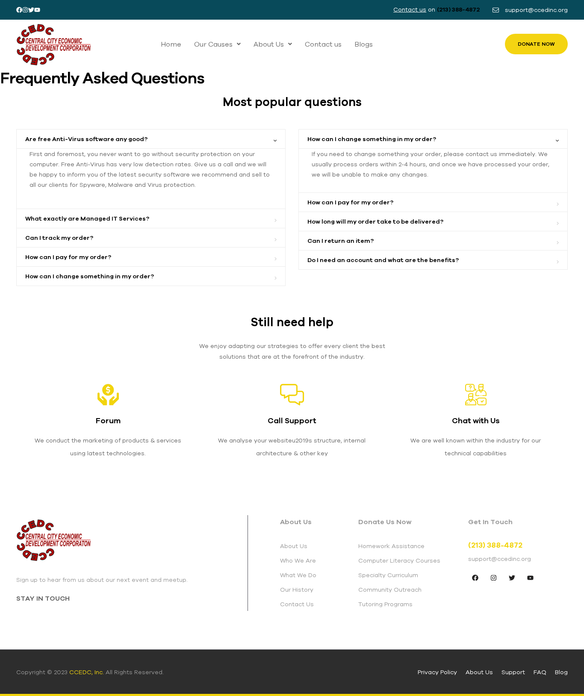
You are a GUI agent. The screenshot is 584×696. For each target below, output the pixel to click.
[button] (217, 44)
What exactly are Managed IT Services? (87, 218)
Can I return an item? (340, 240)
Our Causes (213, 44)
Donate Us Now (385, 521)
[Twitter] (31, 10)
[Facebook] (19, 10)
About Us (269, 44)
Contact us (323, 44)
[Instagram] (25, 10)
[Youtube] (37, 10)
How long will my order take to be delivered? (375, 221)
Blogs (363, 44)
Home (171, 44)
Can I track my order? (59, 237)
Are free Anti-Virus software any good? (86, 139)
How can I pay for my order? (68, 257)
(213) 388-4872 (458, 9)
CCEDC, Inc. (86, 672)
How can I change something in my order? (89, 276)
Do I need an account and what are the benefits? (383, 260)
